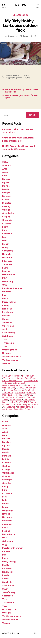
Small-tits (7, 322)
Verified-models (10, 360)
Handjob (6, 254)
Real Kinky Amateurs (13, 390)
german (19, 78)
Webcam (6, 363)
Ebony (5, 227)
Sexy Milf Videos (30, 404)
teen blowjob (9, 407)
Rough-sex (7, 312)
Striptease (7, 336)
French (5, 244)
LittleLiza (19, 378)
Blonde (5, 189)
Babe (4, 175)
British (5, 199)
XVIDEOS (16, 404)
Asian (5, 172)
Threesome (8, 343)
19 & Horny (20, 5)
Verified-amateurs (11, 356)
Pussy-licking (9, 302)
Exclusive (7, 233)
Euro (4, 230)
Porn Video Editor (22, 409)
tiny (28, 78)
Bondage (6, 196)
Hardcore (7, 257)
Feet (4, 237)
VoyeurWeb (20, 392)
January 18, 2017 (29, 36)
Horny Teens (8, 397)
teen (24, 78)
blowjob (26, 75)
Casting (6, 206)
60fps (5, 162)
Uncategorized (20, 15)
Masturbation (8, 274)
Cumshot (6, 223)
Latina (5, 268)
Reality (5, 305)
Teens (5, 399)
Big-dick (6, 182)
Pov (4, 295)
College (6, 210)
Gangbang (7, 251)
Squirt (5, 329)
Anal (15, 75)
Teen (4, 339)
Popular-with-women (12, 288)
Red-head (7, 309)
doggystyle (10, 78)
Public (5, 298)
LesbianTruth (28, 376)
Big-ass (6, 179)
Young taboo (16, 399)
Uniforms (6, 353)
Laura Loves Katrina (11, 376)
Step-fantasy (8, 332)
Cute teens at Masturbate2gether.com (13, 384)
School (5, 319)
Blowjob (6, 193)
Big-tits (6, 186)
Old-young (7, 281)
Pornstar (6, 291)
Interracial (7, 261)
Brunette (6, 203)
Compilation (8, 213)
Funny (5, 247)
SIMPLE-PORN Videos (27, 388)
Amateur (8, 75)
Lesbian (6, 271)
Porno (29, 395)
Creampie (7, 220)
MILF (4, 278)
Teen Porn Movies (16, 395)
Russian (6, 315)
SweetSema (30, 378)
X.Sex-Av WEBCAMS (19, 402)
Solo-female (8, 326)
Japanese (7, 264)
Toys (4, 346)
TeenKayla (8, 378)
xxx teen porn (23, 407)
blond (20, 75)
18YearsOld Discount (25, 397)
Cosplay (6, 216)
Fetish (5, 240)
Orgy (4, 285)
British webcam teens (12, 380)
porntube (13, 36)
